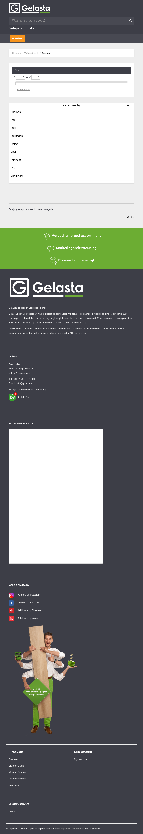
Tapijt (13, 127)
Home (15, 52)
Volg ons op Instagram (28, 594)
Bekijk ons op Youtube (28, 618)
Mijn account (80, 759)
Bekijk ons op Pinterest (29, 610)
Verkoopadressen (17, 778)
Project (14, 143)
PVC (12, 167)
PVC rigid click (30, 52)
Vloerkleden (17, 175)
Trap (13, 119)
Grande (46, 52)
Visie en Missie (16, 765)
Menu (18, 38)
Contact (13, 811)
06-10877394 (24, 397)
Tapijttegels (16, 135)
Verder (130, 217)
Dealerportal (15, 28)
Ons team (14, 759)
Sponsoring (14, 785)
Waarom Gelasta (17, 772)
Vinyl (13, 151)
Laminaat (15, 159)
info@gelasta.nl (24, 383)
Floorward (16, 111)
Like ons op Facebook (28, 602)
